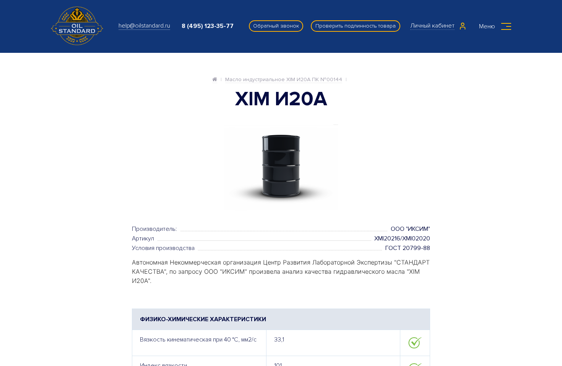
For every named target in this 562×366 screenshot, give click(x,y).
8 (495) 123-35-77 (208, 26)
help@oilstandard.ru (144, 25)
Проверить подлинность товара (355, 26)
